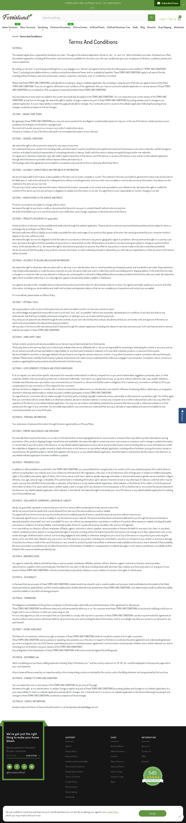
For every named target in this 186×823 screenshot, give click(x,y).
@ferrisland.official (16, 772)
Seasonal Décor (117, 766)
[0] (179, 19)
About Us (146, 746)
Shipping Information (74, 771)
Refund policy (71, 786)
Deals (135, 27)
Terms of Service (72, 776)
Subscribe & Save (170, 3)
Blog (143, 27)
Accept (153, 813)
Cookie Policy (112, 812)
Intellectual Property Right (76, 761)
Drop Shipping (164, 27)
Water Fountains (10, 26)
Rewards (151, 27)
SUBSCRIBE (32, 756)
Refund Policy (71, 756)
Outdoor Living (117, 776)
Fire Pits (114, 756)
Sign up (172, 19)
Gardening (43, 27)
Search (68, 746)
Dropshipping (71, 792)
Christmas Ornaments (60, 26)
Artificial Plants (97, 27)
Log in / (164, 19)
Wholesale (179, 27)
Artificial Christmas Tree (118, 27)
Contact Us (146, 751)
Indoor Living (116, 771)
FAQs (144, 756)
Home (15, 36)
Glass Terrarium (27, 27)
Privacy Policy (71, 751)
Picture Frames (80, 27)
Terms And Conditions (75, 766)
